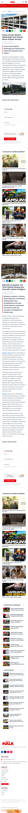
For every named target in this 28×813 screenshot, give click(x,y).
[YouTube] (11, 752)
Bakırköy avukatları (7, 352)
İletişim (3, 792)
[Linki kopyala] (15, 31)
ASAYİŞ (2, 775)
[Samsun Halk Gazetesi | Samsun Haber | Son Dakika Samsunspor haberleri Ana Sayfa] (12, 2)
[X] (5, 752)
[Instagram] (8, 752)
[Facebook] (2, 752)
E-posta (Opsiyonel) (8, 117)
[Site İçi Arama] (23, 2)
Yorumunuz (7, 122)
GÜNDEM (3, 773)
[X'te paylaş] (10, 31)
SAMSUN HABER (4, 770)
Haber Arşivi (4, 781)
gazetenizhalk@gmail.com (9, 759)
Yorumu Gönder (11, 138)
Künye (2, 794)
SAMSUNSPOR (4, 772)
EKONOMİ (3, 777)
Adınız (6, 112)
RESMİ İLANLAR (4, 779)
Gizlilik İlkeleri (4, 790)
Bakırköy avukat (6, 393)
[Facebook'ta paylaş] (7, 31)
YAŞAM (9, 11)
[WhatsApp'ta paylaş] (12, 31)
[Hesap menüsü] (26, 2)
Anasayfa (4, 11)
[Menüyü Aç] (2, 2)
